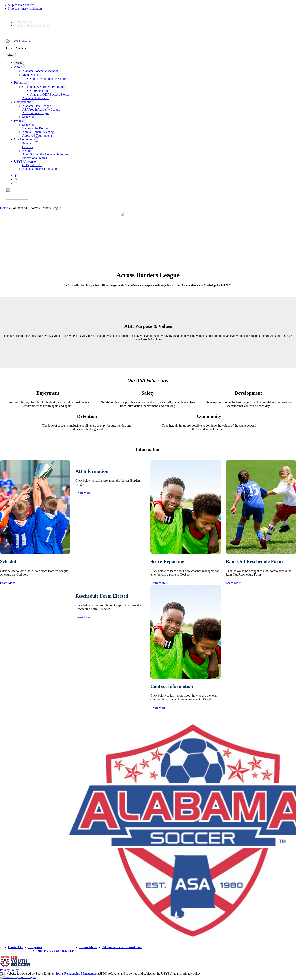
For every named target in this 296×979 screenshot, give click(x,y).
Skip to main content (21, 5)
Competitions (22, 102)
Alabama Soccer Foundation (32, 25)
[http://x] (16, 179)
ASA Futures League (35, 113)
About (18, 67)
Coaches (27, 147)
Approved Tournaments (37, 135)
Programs (20, 82)
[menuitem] (5, 208)
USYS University (25, 161)
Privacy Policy (9, 970)
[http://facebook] (16, 175)
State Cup (28, 116)
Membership (30, 74)
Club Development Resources (49, 78)
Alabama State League (36, 106)
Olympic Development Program (42, 86)
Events (18, 120)
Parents (26, 143)
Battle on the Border (35, 128)
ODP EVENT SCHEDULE (55, 950)
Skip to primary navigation (25, 8)
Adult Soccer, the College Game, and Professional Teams (45, 156)
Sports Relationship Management (76, 973)
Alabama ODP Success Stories (49, 94)
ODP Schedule (39, 90)
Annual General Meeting (38, 132)
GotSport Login (24, 22)
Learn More (7, 583)
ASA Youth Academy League (41, 109)
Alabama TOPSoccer (35, 98)
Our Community (24, 139)
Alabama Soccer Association (40, 71)
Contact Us (15, 947)
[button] (11, 55)
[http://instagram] (16, 183)
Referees (27, 150)
